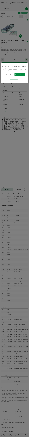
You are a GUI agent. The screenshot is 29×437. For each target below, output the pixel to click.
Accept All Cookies (19, 74)
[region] (14, 73)
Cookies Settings (14, 79)
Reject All (8, 74)
